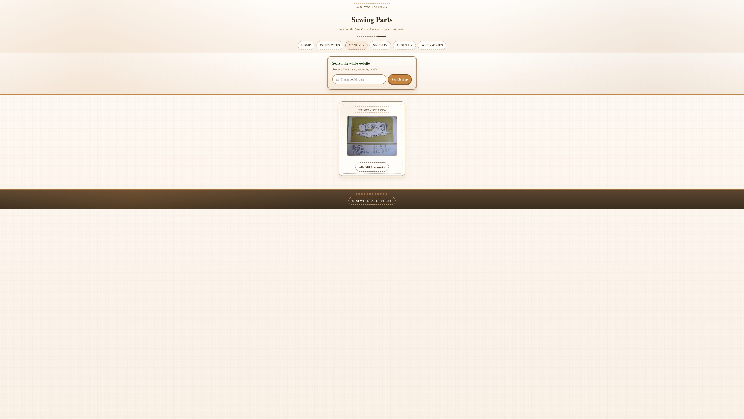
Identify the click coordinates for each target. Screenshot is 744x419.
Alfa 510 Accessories (372, 167)
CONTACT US (330, 45)
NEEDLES (380, 45)
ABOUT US (404, 45)
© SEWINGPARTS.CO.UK (372, 201)
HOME (306, 45)
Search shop (400, 79)
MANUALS (356, 45)
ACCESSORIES (432, 45)
